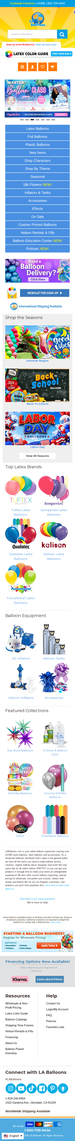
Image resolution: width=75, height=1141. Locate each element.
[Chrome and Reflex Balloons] (55, 776)
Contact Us (53, 1003)
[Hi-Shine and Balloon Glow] (55, 734)
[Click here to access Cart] (52, 66)
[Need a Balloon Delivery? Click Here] (37, 271)
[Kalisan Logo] (54, 534)
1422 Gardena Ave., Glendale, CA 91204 (30, 1102)
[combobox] (32, 34)
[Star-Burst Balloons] (20, 734)
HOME (41, 3)
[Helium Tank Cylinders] (54, 639)
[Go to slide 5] (42, 119)
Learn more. (56, 922)
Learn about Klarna (49, 979)
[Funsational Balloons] (21, 578)
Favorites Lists (55, 1027)
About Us (11, 1043)
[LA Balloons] (37, 19)
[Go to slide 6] (48, 119)
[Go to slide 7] (53, 119)
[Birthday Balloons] (20, 776)
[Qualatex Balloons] (21, 534)
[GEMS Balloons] (20, 819)
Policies (51, 1021)
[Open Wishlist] (42, 66)
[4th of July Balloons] (37, 428)
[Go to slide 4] (37, 119)
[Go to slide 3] (32, 119)
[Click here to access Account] (32, 66)
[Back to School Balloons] (37, 385)
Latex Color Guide (16, 1013)
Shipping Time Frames (19, 1025)
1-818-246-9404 (15, 1098)
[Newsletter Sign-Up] (37, 293)
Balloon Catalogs (16, 1019)
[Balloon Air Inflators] (21, 639)
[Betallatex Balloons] (54, 490)
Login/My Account (57, 1009)
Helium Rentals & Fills (19, 1031)
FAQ (49, 1015)
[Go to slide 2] (27, 119)
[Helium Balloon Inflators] (21, 678)
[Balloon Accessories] (54, 678)
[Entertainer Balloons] (55, 819)
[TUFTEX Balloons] (21, 490)
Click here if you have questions (37, 899)
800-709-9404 (56, 3)
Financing (11, 1037)
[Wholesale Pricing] (37, 941)
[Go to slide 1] (22, 119)
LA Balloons (36, 1135)
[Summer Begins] (37, 342)
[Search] (62, 34)
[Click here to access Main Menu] (22, 66)
